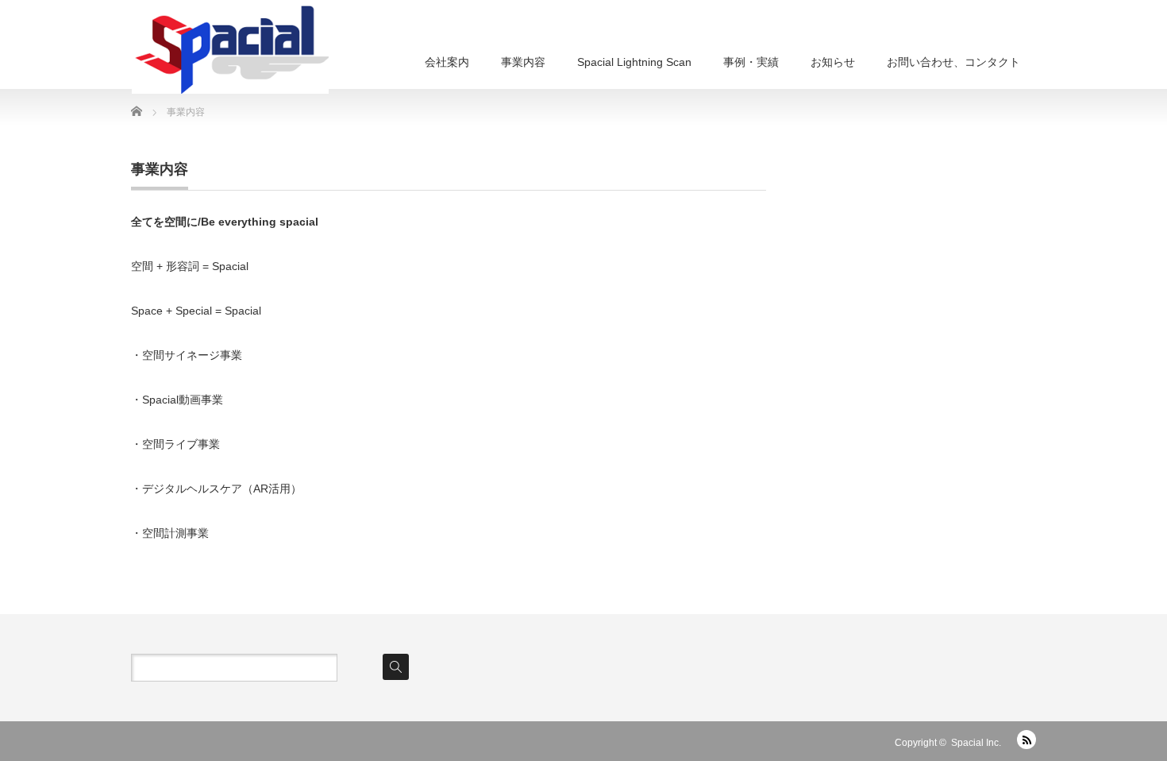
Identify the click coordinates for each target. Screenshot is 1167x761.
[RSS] (1026, 739)
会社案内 (447, 62)
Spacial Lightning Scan (634, 62)
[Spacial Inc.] (230, 47)
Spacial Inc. (976, 742)
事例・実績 (751, 62)
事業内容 (523, 62)
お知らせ (833, 62)
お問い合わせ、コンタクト (953, 62)
